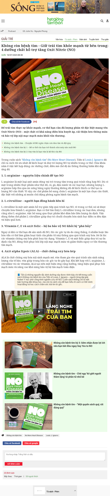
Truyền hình (94, 39)
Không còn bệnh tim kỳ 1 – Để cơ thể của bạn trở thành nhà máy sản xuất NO (40, 147)
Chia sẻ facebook (12, 443)
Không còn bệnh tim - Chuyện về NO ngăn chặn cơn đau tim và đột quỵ (37, 143)
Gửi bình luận (13, 464)
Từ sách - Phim (71, 39)
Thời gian (18, 476)
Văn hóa (59, 39)
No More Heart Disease (61, 159)
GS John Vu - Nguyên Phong (35, 31)
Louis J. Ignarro (94, 159)
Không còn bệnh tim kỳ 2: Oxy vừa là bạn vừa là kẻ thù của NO (33, 151)
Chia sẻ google (31, 443)
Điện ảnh (83, 39)
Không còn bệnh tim (34, 159)
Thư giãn (105, 39)
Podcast (12, 31)
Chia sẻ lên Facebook (20, 122)
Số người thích (32, 476)
